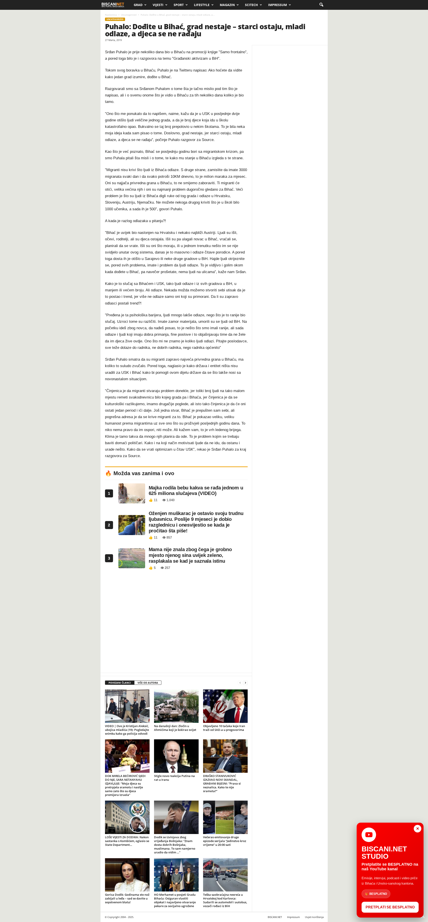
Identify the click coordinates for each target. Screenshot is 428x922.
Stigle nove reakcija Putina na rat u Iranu (174, 778)
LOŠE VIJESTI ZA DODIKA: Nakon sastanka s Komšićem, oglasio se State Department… (127, 841)
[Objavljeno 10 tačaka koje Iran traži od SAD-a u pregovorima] (225, 706)
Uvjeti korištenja (314, 917)
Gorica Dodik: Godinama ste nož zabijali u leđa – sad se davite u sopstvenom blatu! (127, 898)
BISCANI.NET (275, 917)
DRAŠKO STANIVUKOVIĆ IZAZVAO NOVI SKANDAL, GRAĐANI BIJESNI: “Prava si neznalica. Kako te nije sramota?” (222, 783)
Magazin (227, 5)
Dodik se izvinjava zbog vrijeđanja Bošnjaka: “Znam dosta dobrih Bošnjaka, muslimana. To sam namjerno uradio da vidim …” (174, 844)
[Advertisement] (176, 622)
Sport (179, 5)
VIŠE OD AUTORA (148, 682)
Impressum (277, 5)
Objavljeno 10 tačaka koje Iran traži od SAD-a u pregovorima (224, 728)
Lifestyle (202, 5)
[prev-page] (240, 683)
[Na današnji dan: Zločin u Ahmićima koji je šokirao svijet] (176, 706)
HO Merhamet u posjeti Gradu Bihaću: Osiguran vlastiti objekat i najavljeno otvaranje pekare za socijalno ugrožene (175, 900)
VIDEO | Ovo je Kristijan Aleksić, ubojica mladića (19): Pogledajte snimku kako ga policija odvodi (127, 730)
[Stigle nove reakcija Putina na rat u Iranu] (176, 756)
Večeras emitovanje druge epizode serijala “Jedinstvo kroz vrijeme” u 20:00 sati (224, 841)
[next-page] (245, 683)
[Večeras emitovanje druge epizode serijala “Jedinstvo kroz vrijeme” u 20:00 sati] (225, 817)
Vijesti (158, 5)
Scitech (251, 5)
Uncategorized (128, 14)
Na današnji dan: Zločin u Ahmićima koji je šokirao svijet (175, 728)
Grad (138, 5)
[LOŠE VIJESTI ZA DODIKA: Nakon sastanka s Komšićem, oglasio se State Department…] (127, 817)
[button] (321, 5)
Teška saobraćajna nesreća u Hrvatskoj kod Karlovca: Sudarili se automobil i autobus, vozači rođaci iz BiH (225, 900)
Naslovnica (111, 14)
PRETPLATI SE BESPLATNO (390, 907)
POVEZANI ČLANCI (120, 682)
